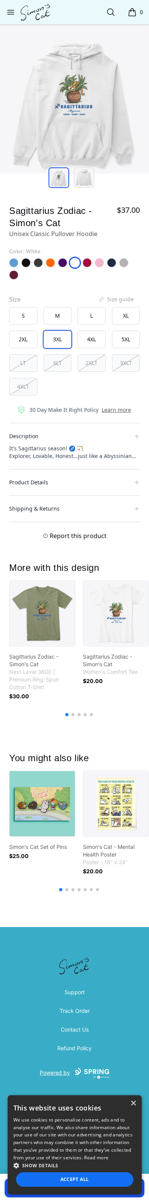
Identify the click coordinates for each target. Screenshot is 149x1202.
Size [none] (15, 299)
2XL (23, 339)
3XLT (126, 362)
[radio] (23, 316)
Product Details (28, 482)
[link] (42, 613)
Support (75, 992)
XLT (57, 362)
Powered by (55, 1072)
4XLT (23, 386)
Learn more (116, 409)
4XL (91, 339)
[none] (116, 299)
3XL (57, 339)
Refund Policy (74, 1048)
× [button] (133, 1103)
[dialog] (75, 1144)
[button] (74, 1165)
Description (24, 436)
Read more (96, 1157)
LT (23, 362)
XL (126, 315)
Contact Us (75, 1029)
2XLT (91, 362)
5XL (125, 339)
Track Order (75, 1011)
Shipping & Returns (34, 508)
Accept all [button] (74, 1179)
